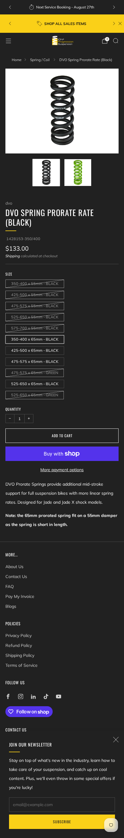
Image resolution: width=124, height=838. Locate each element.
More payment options (62, 469)
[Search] (116, 41)
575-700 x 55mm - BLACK (34, 328)
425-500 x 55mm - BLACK (34, 294)
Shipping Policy (19, 655)
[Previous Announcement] (10, 7)
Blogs (10, 606)
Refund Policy (18, 645)
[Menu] (8, 41)
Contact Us (16, 576)
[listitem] (62, 7)
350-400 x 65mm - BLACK (34, 339)
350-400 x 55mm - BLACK (34, 283)
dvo (8, 203)
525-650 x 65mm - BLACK (34, 383)
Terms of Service (21, 665)
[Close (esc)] (116, 739)
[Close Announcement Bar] (120, 23)
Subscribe (62, 821)
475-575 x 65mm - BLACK (34, 361)
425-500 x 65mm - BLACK (34, 350)
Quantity (13, 409)
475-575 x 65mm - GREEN (34, 372)
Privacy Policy (18, 635)
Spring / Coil (40, 59)
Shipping (12, 256)
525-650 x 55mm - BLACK (34, 316)
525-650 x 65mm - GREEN (34, 394)
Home (16, 59)
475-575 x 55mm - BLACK (34, 305)
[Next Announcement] (114, 7)
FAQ (9, 586)
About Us (14, 566)
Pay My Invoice (19, 596)
